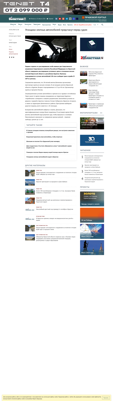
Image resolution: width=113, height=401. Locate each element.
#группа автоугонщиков (13, 53)
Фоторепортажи (89, 113)
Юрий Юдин (13, 42)
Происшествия (15, 36)
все (101, 113)
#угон (10, 49)
